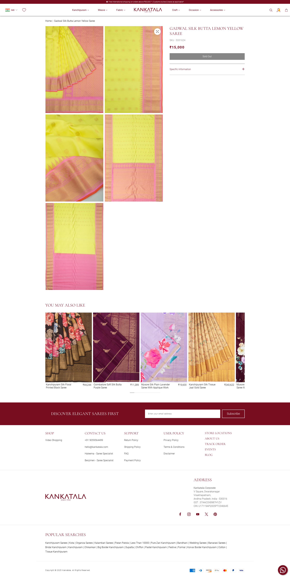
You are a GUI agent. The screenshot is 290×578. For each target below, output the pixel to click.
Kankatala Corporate (205, 487)
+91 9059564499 (94, 440)
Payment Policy (132, 460)
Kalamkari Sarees (104, 542)
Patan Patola (122, 542)
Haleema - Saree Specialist (99, 453)
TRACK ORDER (215, 444)
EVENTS (210, 449)
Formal (181, 547)
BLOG (209, 455)
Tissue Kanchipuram (56, 551)
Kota (71, 542)
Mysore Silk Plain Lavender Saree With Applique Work (155, 386)
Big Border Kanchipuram (111, 547)
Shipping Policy (132, 447)
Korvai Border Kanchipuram (202, 547)
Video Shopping (53, 440)
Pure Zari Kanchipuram (163, 542)
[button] (79, 10)
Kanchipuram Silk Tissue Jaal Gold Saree (202, 386)
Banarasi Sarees (217, 542)
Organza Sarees (84, 542)
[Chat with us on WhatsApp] (283, 570)
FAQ (126, 453)
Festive (172, 547)
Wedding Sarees (197, 542)
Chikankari (90, 547)
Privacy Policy (171, 440)
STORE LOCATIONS (218, 433)
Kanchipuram (75, 547)
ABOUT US (212, 438)
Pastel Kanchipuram (156, 547)
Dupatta (129, 547)
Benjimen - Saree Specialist (99, 460)
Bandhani (182, 542)
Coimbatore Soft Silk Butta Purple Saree (108, 386)
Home (48, 20)
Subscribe (233, 413)
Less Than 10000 (140, 542)
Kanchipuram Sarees (56, 542)
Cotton (222, 547)
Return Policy (131, 440)
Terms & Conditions (174, 447)
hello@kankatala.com (96, 447)
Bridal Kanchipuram (55, 547)
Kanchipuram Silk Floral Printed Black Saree (58, 386)
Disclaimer (169, 453)
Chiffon (139, 547)
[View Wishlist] (24, 10)
